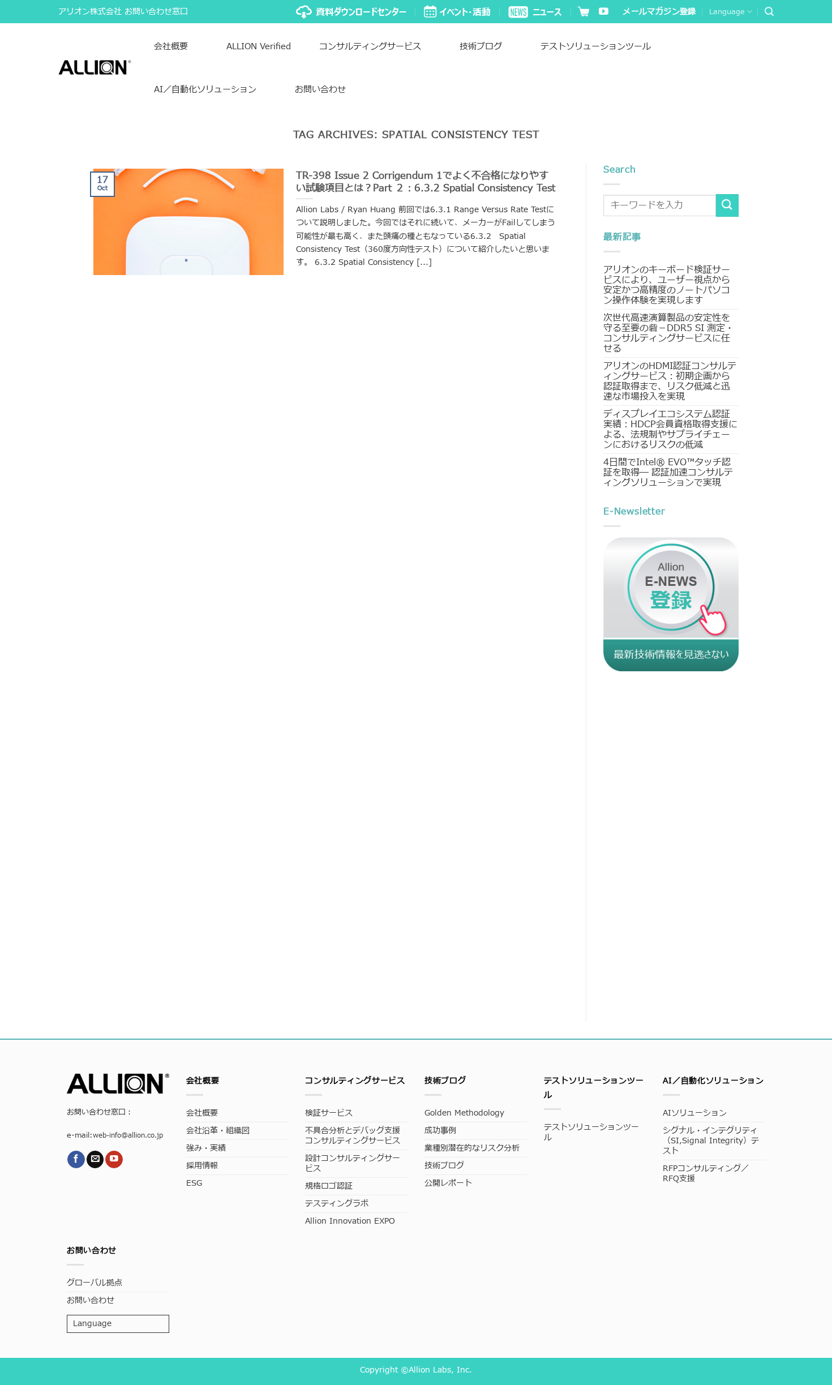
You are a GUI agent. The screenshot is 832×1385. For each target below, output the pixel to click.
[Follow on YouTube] (603, 12)
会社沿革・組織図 (218, 1131)
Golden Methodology (464, 1113)
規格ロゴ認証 (329, 1186)
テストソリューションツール (596, 46)
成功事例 (440, 1131)
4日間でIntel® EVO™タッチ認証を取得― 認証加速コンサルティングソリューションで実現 (668, 473)
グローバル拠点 (94, 1283)
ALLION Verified (258, 46)
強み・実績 (206, 1148)
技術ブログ (481, 46)
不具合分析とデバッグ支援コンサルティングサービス (352, 1136)
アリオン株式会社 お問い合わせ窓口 (123, 12)
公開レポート (448, 1183)
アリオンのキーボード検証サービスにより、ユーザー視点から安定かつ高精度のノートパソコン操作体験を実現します (666, 285)
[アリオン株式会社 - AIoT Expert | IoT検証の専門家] (94, 67)
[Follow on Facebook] (76, 1159)
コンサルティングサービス (370, 46)
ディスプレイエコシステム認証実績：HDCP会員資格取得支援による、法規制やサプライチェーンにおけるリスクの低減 (670, 430)
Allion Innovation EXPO (350, 1221)
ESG (194, 1183)
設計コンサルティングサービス (352, 1163)
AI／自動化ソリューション (205, 89)
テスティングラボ (336, 1204)
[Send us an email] (95, 1159)
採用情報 (202, 1166)
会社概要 (171, 46)
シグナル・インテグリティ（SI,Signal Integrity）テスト (711, 1141)
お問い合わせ (320, 89)
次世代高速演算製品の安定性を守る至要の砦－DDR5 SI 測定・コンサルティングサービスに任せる (668, 333)
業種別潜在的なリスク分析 (472, 1148)
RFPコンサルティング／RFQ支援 (706, 1174)
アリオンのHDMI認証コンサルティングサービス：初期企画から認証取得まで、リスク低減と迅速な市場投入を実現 (669, 381)
